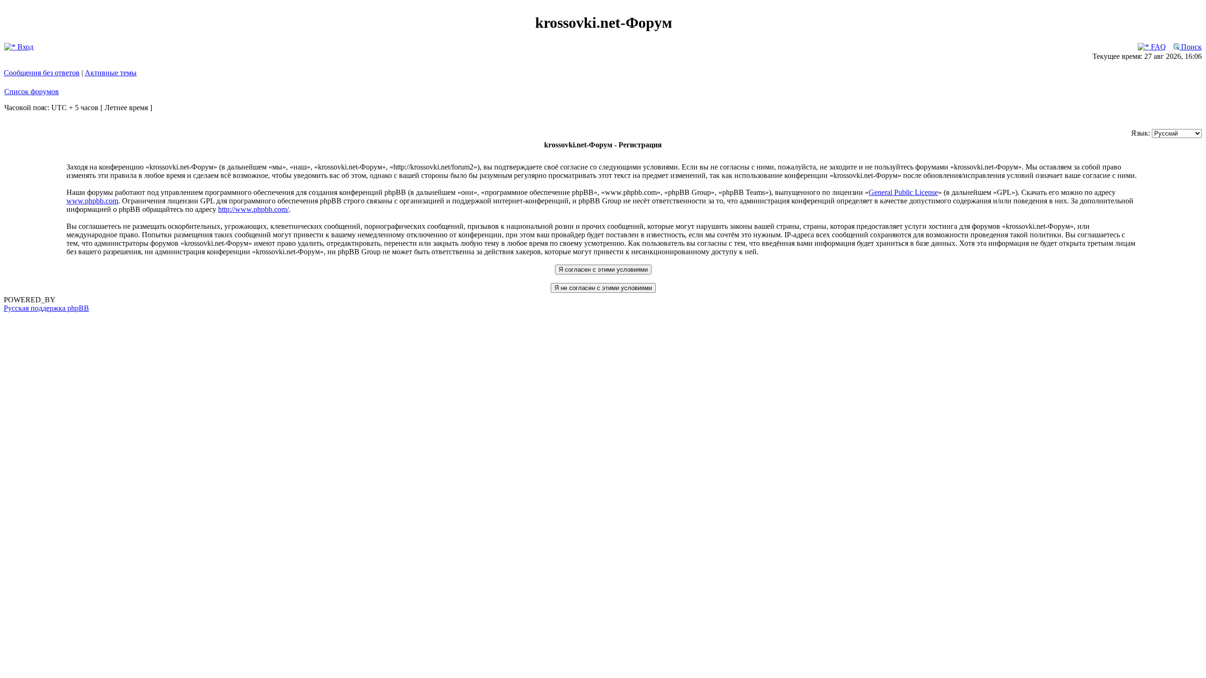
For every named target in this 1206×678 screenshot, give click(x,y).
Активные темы (111, 73)
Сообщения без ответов (42, 73)
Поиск (1190, 47)
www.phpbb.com (92, 201)
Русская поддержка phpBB (46, 308)
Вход (24, 47)
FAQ (1157, 47)
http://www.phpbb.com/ (253, 209)
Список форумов (31, 92)
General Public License (903, 192)
